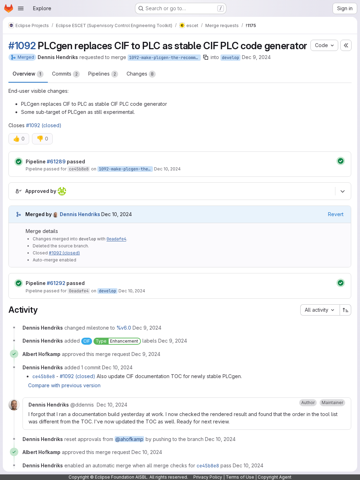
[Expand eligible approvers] (342, 191)
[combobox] (320, 310)
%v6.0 (123, 328)
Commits (65, 74)
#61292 (56, 283)
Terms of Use (240, 477)
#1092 (22, 46)
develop (230, 57)
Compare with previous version (64, 385)
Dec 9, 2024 (256, 57)
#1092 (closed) (44, 125)
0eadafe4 (116, 239)
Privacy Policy (207, 477)
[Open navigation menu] (20, 8)
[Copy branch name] (205, 57)
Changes (140, 74)
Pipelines (102, 74)
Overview (27, 74)
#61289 (56, 161)
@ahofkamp (129, 439)
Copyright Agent (274, 477)
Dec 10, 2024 (167, 168)
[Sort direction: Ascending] (345, 310)
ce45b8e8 (79, 169)
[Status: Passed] (18, 161)
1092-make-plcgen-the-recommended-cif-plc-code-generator (165, 57)
